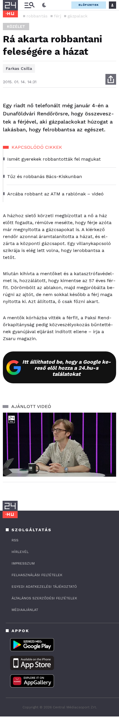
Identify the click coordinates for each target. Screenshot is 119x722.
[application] (59, 445)
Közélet (16, 26)
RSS (15, 540)
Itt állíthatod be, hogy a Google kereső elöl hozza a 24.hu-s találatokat (66, 368)
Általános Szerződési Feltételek (44, 598)
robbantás (37, 16)
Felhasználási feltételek (37, 575)
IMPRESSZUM (23, 563)
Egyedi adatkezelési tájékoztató (44, 587)
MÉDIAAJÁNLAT (25, 610)
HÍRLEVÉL (20, 552)
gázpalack (78, 16)
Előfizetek (89, 4)
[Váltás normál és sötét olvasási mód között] (44, 5)
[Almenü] (29, 5)
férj (57, 16)
